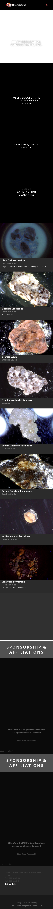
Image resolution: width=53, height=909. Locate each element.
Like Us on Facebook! (26, 740)
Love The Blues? (6, 751)
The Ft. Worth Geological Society (26, 696)
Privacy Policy (11, 884)
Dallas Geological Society (26, 707)
